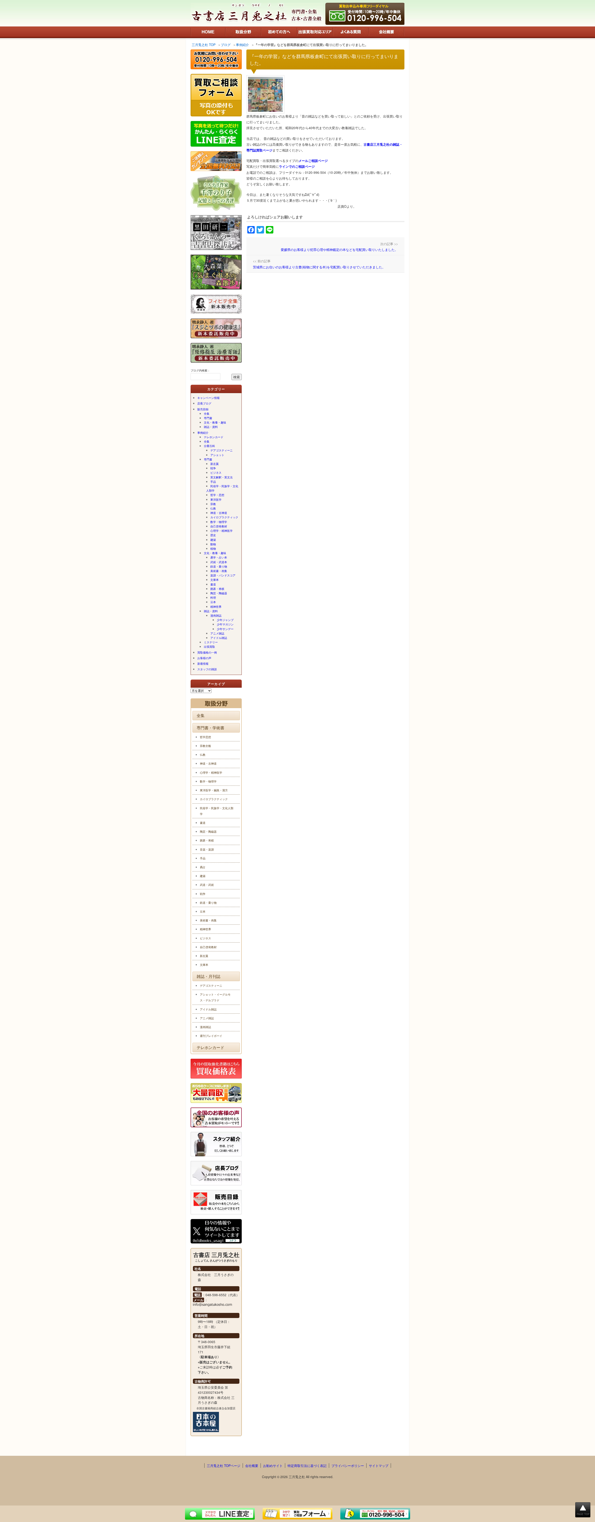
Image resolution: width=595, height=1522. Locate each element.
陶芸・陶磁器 (218, 593)
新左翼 (214, 464)
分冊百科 (209, 446)
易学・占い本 (218, 557)
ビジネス (215, 472)
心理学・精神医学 (221, 531)
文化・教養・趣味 (215, 422)
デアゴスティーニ (221, 450)
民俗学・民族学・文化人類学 (222, 488)
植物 (213, 548)
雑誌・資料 (211, 427)
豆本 (213, 602)
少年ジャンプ (225, 620)
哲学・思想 (217, 495)
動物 (213, 544)
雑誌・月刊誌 (208, 976)
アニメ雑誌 (217, 633)
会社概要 (251, 1465)
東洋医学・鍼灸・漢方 (214, 790)
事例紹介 (202, 432)
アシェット (217, 455)
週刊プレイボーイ (211, 1036)
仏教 (213, 508)
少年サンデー (225, 629)
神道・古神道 (218, 513)
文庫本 (214, 580)
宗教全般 (205, 746)
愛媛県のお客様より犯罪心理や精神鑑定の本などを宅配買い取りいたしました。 (339, 249)
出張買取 (209, 646)
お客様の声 (204, 658)
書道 (213, 584)
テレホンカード (213, 437)
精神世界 (215, 606)
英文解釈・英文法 (221, 477)
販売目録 (202, 409)
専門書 (208, 418)
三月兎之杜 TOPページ (223, 1465)
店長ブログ (204, 403)
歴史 (213, 535)
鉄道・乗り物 (218, 566)
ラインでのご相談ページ (297, 166)
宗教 (213, 504)
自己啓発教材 (218, 526)
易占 (202, 867)
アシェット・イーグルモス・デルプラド (215, 997)
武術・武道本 (218, 562)
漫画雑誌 (215, 615)
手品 (213, 481)
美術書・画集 (218, 571)
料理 (213, 597)
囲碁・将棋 (217, 589)
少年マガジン (225, 624)
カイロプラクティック (224, 517)
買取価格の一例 (207, 652)
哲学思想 (205, 737)
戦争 (213, 468)
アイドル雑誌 (218, 638)
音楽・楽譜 (207, 849)
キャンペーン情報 (208, 398)
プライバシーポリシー (347, 1465)
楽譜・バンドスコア (222, 575)
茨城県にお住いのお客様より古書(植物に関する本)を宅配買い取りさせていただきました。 (319, 267)
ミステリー (211, 642)
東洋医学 (215, 499)
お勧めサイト (273, 1465)
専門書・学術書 (210, 727)
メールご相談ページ (313, 160)
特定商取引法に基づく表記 (307, 1465)
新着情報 (202, 663)
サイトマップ (378, 1465)
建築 (213, 540)
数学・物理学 (218, 522)
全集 (206, 413)
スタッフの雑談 (207, 669)
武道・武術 (207, 885)
